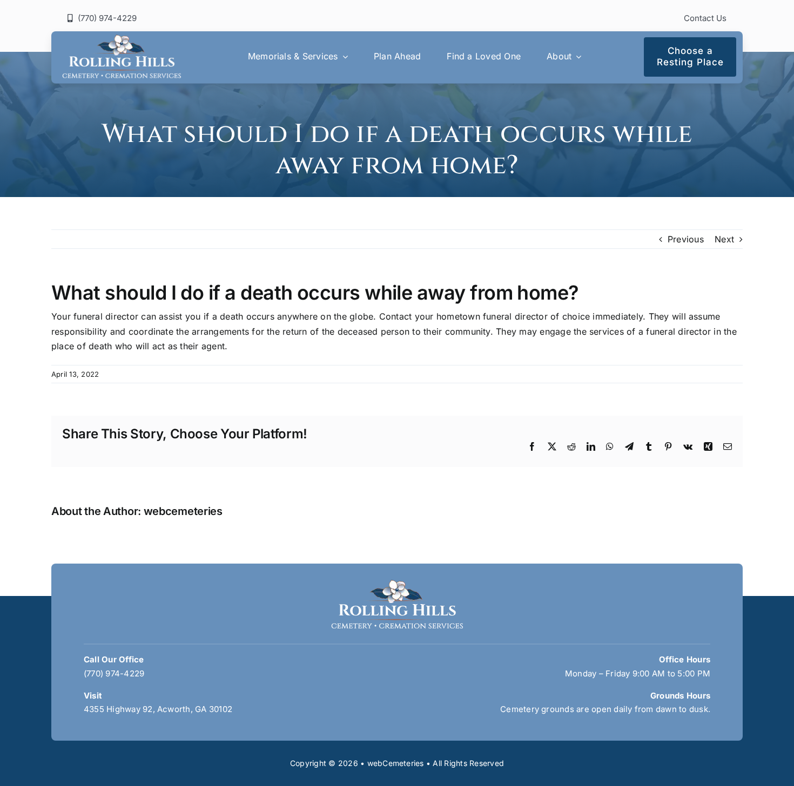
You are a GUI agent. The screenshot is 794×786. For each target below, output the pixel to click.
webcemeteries (183, 511)
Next (724, 239)
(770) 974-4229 (114, 673)
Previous (686, 239)
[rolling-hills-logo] (121, 38)
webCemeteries (395, 763)
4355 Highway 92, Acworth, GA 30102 (158, 709)
